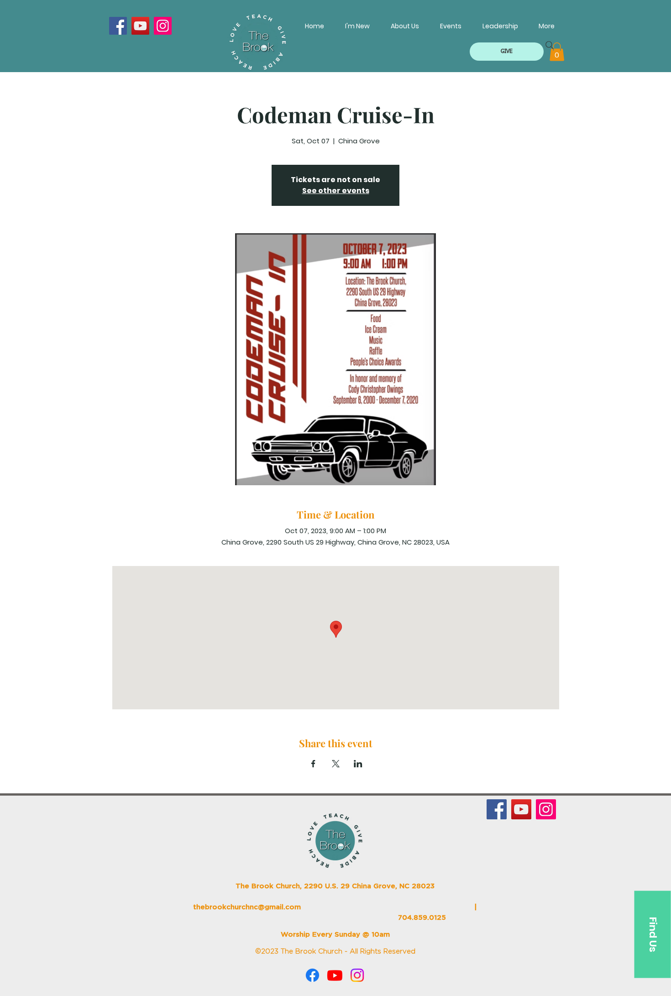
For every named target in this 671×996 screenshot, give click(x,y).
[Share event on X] (335, 763)
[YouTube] (140, 26)
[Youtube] (335, 975)
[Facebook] (118, 26)
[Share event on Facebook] (313, 763)
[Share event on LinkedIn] (358, 763)
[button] (507, 51)
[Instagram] (163, 26)
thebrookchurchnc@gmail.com (247, 907)
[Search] (549, 45)
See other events (335, 190)
